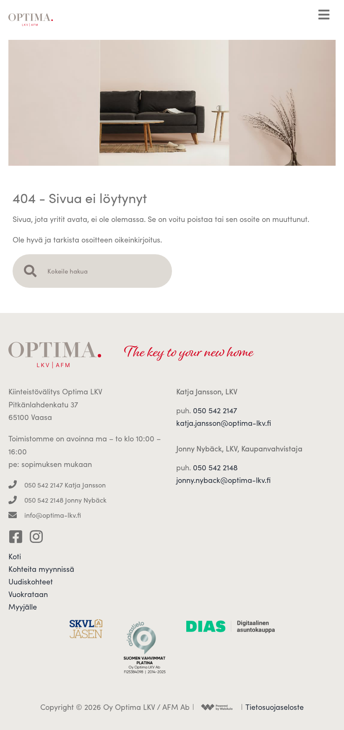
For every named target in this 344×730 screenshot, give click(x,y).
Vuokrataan (28, 594)
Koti (14, 556)
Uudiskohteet (30, 581)
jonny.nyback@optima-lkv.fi (223, 480)
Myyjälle (22, 606)
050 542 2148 (215, 467)
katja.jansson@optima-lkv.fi (223, 423)
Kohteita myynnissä (41, 569)
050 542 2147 (215, 410)
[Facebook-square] (15, 536)
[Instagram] (36, 536)
